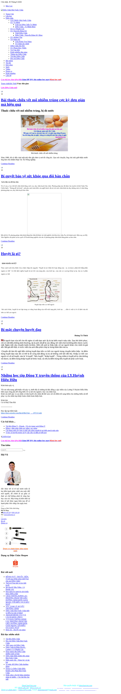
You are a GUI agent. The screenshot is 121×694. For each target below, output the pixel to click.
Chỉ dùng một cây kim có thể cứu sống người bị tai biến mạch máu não (32, 430)
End (9, 437)
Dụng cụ (4, 523)
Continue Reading (8, 164)
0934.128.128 (7, 512)
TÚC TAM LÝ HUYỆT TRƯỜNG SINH (15, 607)
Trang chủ (5, 84)
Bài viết (3, 521)
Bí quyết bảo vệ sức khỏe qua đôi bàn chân (35, 176)
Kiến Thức (13, 84)
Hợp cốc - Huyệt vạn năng (16, 630)
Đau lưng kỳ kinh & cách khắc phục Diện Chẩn (17, 593)
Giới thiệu (3, 519)
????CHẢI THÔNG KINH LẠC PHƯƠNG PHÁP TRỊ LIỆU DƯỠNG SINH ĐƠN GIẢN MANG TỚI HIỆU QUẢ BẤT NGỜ (16, 623)
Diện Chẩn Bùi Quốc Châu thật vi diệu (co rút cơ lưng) (17, 612)
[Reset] (24, 450)
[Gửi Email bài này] (2, 92)
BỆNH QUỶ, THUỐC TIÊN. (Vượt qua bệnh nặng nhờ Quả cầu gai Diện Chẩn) (17, 579)
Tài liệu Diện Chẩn (13, 639)
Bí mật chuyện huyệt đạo (21, 329)
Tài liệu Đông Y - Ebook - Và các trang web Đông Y (25, 426)
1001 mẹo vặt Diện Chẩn (15, 645)
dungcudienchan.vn (9, 515)
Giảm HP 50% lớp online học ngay (35, 80)
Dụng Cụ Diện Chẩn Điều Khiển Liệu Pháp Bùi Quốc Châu (16, 671)
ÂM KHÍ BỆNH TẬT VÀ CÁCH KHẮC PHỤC (16, 616)
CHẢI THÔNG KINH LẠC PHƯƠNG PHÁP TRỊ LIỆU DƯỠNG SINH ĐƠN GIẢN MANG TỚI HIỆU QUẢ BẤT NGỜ (17, 600)
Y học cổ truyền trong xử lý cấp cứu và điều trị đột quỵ (26, 433)
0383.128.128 (15, 512)
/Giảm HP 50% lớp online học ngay (35, 441)
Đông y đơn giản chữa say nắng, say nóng (21, 428)
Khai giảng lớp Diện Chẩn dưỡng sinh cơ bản (15, 653)
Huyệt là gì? (11, 253)
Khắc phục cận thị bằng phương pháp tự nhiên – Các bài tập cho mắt (18, 677)
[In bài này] (2, 94)
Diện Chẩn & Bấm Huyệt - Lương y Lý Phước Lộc (16, 648)
